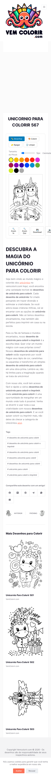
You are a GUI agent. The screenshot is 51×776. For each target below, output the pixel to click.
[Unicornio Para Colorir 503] (25, 698)
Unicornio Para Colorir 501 (20, 595)
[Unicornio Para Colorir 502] (25, 631)
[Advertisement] (25, 79)
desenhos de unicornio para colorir (23, 463)
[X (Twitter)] (18, 492)
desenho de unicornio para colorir (23, 437)
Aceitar (19, 771)
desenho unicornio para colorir (21, 458)
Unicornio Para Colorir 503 (20, 729)
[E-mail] (10, 499)
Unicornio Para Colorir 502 (20, 662)
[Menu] (44, 6)
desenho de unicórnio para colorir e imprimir (24, 445)
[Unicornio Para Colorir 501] (25, 564)
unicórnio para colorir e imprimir (22, 475)
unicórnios (25, 282)
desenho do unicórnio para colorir (23, 452)
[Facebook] (10, 492)
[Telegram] (33, 492)
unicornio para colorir (17, 469)
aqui (20, 423)
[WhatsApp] (41, 492)
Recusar (32, 771)
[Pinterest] (26, 492)
